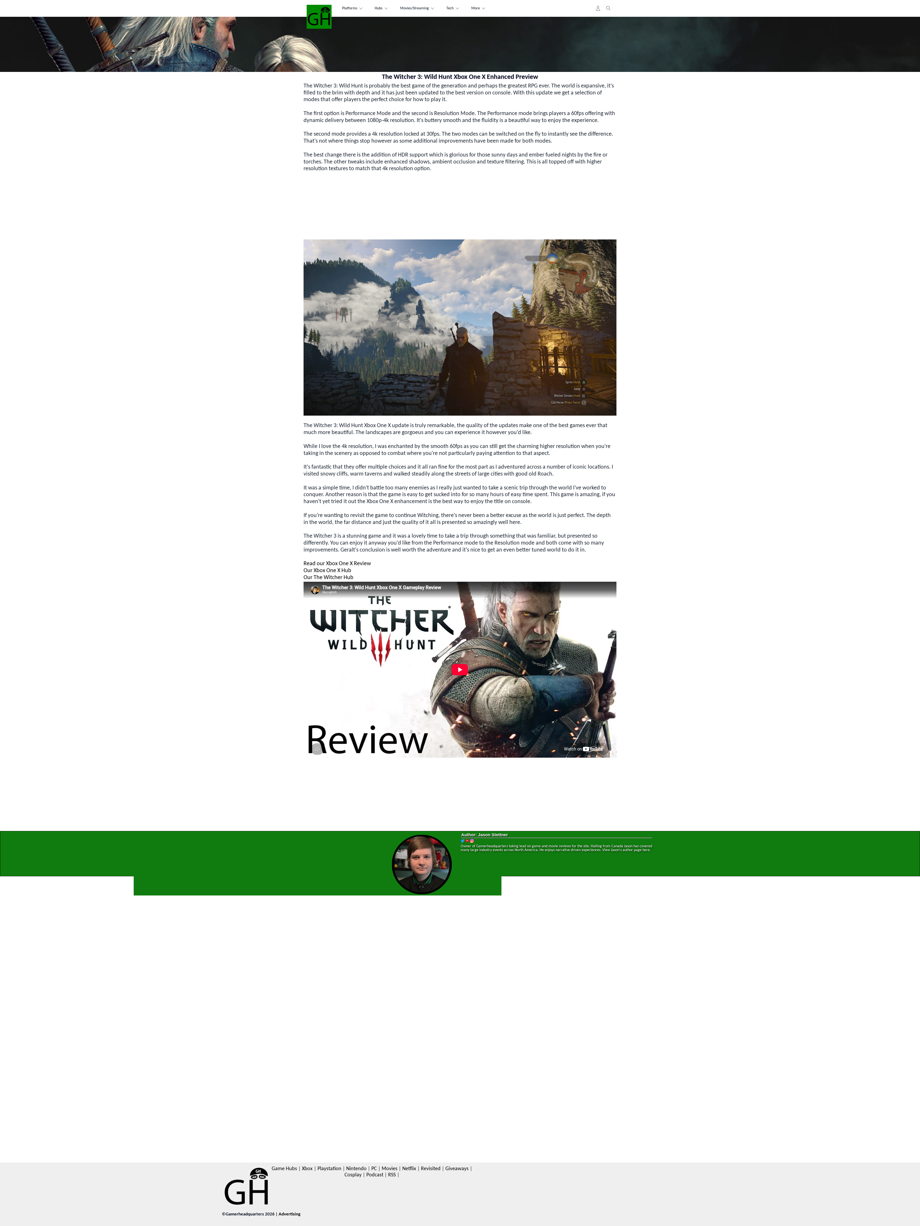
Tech (450, 8)
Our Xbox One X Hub (327, 571)
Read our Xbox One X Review (337, 564)
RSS (392, 1175)
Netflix (409, 1168)
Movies (389, 1168)
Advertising (289, 1214)
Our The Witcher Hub (328, 578)
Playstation (329, 1168)
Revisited (431, 1168)
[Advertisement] (447, 205)
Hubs (378, 8)
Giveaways (457, 1168)
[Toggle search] (608, 8)
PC (374, 1168)
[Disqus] (460, 971)
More (475, 8)
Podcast (374, 1175)
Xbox (307, 1168)
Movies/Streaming (414, 8)
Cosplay (353, 1175)
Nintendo (356, 1168)
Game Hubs (284, 1168)
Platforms (349, 8)
